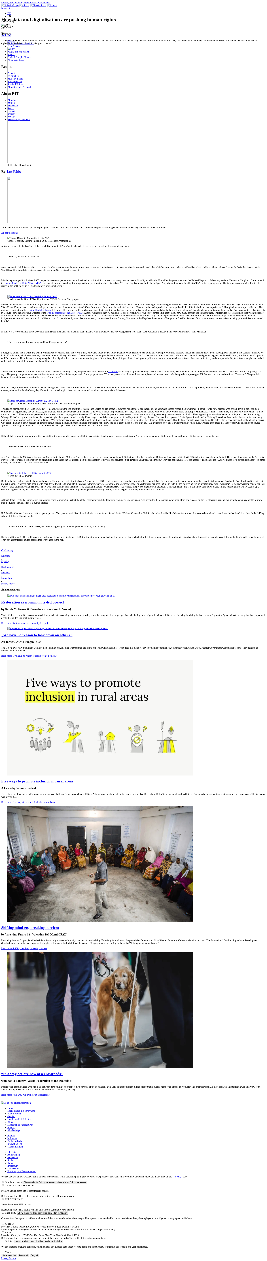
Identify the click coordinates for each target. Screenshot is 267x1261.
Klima (10, 1122)
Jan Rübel (6, 35)
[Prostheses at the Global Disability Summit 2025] (32, 296)
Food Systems (14, 46)
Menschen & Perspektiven (20, 1124)
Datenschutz (13, 1168)
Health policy (7, 567)
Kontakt (11, 1163)
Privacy (177, 1176)
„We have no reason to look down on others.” (36, 635)
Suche (10, 1160)
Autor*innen (13, 1154)
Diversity (5, 556)
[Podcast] (52, 5)
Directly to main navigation (14, 2)
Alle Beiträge (13, 1130)
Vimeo (8, 1232)
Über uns (11, 1152)
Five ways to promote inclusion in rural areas (37, 781)
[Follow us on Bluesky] (38, 5)
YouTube (9, 1224)
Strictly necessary (13, 1182)
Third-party (10, 1212)
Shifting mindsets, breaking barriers (30, 928)
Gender (11, 1116)
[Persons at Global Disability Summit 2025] (29, 473)
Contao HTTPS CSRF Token (19, 1185)
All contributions (9, 232)
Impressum (12, 1165)
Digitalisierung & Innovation (21, 1111)
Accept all (23, 1255)
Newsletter (6, 8)
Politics (11, 1127)
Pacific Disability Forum (39, 310)
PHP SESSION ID (14, 1199)
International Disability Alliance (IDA (23, 283)
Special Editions (15, 1146)
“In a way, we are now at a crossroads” (32, 1074)
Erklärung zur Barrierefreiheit (21, 1171)
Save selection (9, 1255)
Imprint (12, 1258)
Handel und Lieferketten (19, 1119)
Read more (26, 623)
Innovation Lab (14, 1144)
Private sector (7, 583)
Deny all (34, 1255)
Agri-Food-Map (15, 1141)
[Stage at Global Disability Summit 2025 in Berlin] (32, 400)
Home (10, 1108)
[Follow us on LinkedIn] (10, 5)
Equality (5, 561)
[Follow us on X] (24, 5)
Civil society (7, 550)
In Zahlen (12, 1138)
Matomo (9, 1252)
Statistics (9, 1241)
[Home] (16, 1102)
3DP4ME (113, 371)
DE (9, 13)
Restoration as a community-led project (32, 602)
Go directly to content (39, 2)
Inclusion (5, 572)
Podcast (11, 1135)
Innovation (6, 578)
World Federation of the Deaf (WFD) (65, 312)
